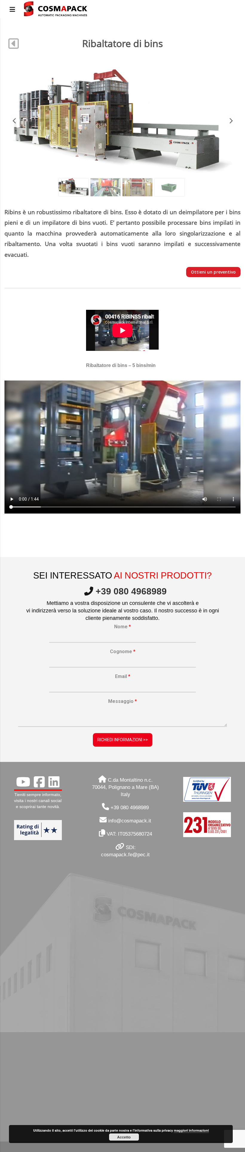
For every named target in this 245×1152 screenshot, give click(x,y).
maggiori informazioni (191, 1130)
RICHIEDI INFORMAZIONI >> (122, 739)
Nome (122, 626)
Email (122, 676)
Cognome (122, 651)
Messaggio (122, 701)
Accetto (124, 1137)
